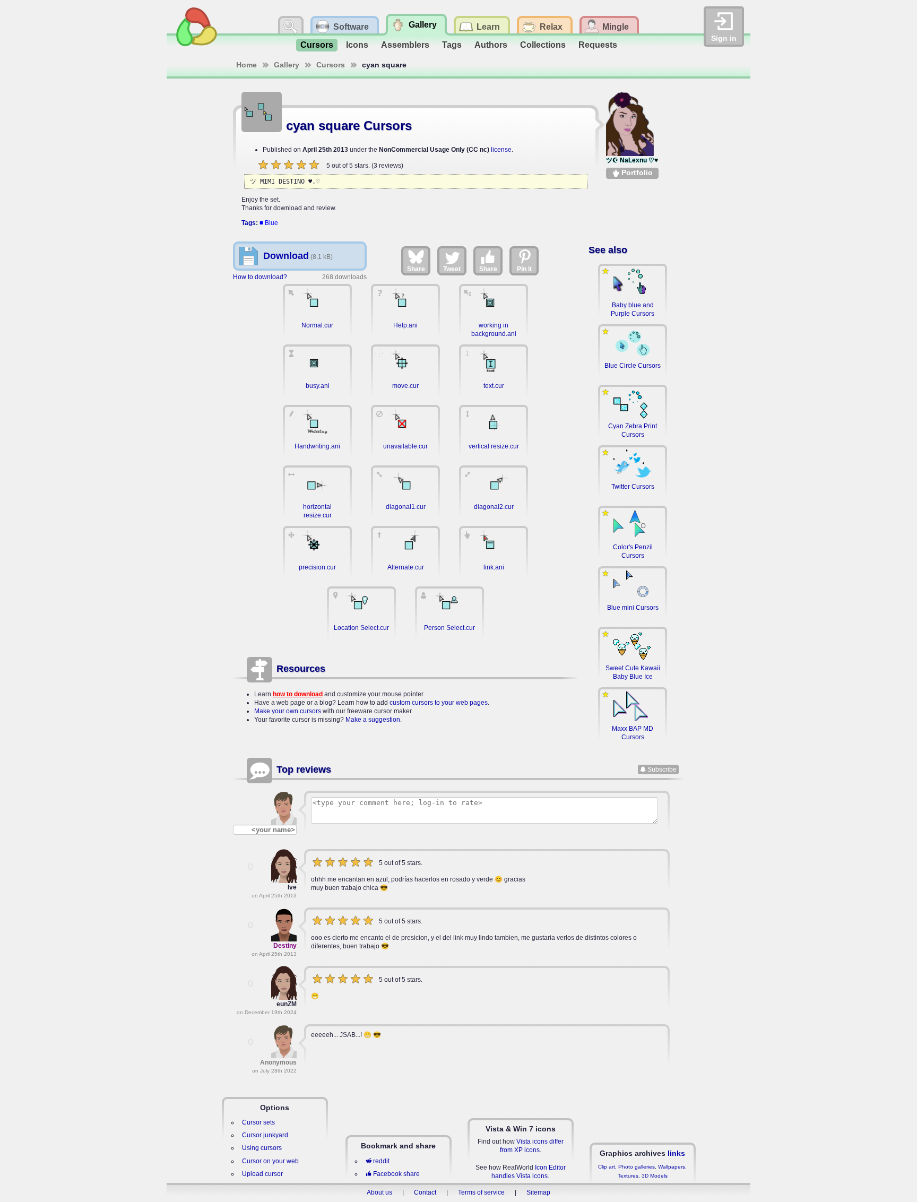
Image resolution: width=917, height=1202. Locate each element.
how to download (298, 694)
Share (416, 269)
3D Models (655, 1176)
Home (246, 64)
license (501, 149)
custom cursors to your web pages (439, 702)
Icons (357, 44)
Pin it (524, 269)
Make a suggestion (372, 719)
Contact (425, 1192)
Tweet (452, 269)
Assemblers (405, 44)
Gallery (286, 64)
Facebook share (396, 1174)
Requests (597, 44)
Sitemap (538, 1192)
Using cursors (262, 1148)
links (676, 1153)
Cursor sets (258, 1122)
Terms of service (481, 1192)
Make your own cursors (287, 711)
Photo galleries (636, 1167)
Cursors (316, 44)
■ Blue (268, 223)
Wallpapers (671, 1167)
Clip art (606, 1167)
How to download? (260, 277)
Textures (628, 1176)
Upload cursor (262, 1174)
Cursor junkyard (265, 1135)
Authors (490, 44)
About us (379, 1192)
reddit (381, 1161)
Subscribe (662, 769)
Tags (452, 44)
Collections (543, 44)
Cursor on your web (270, 1161)
